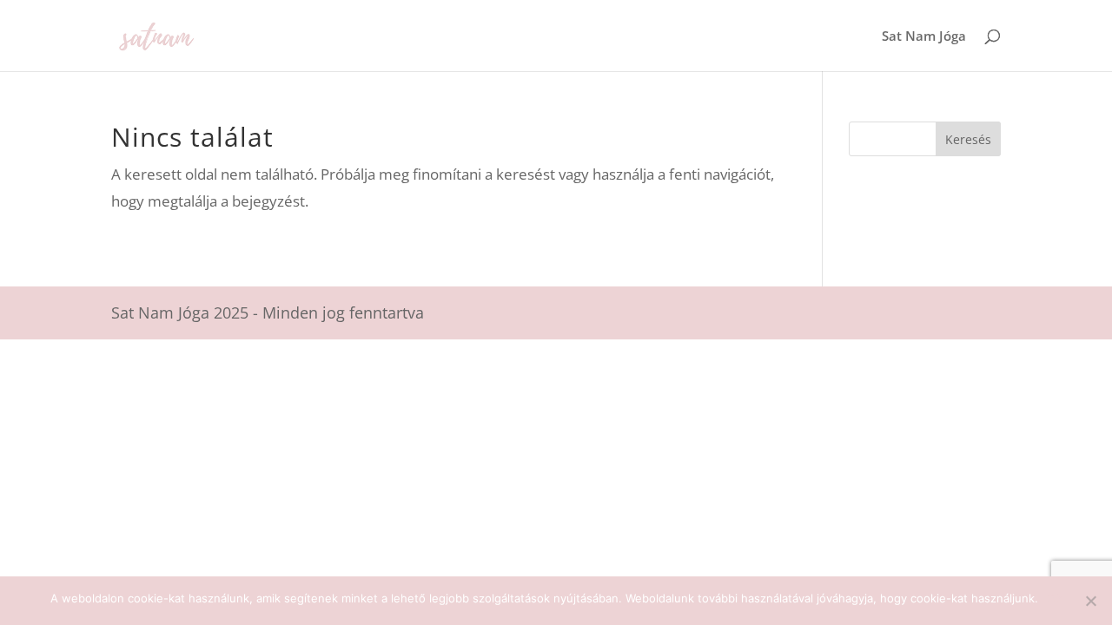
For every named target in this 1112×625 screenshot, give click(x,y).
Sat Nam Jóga (924, 37)
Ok (1054, 598)
